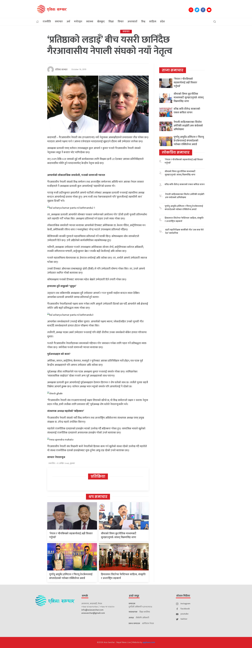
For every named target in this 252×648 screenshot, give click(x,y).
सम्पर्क (85, 596)
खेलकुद (101, 21)
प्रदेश (162, 21)
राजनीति (47, 21)
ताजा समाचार (172, 70)
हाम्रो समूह (134, 596)
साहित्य (152, 21)
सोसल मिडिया (183, 596)
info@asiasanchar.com (92, 610)
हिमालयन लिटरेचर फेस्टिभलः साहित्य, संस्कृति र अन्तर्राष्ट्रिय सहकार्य (123, 576)
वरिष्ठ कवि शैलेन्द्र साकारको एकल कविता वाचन (187, 111)
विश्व (143, 21)
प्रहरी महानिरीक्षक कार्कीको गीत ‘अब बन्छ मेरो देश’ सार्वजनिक (184, 231)
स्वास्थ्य (89, 21)
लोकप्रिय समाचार (176, 152)
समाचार (59, 21)
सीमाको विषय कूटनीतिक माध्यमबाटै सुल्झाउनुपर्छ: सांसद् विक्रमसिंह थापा (118, 535)
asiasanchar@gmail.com (93, 613)
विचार (121, 21)
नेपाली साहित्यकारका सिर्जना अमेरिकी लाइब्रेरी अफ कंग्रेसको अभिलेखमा (188, 126)
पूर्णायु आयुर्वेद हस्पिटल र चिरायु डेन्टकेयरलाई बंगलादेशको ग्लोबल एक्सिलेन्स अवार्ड (70, 576)
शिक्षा (111, 21)
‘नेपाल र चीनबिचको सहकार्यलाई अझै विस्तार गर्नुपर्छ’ (71, 535)
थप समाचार (98, 496)
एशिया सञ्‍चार (61, 70)
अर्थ (68, 21)
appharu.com (149, 642)
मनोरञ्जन (78, 21)
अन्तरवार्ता (132, 21)
